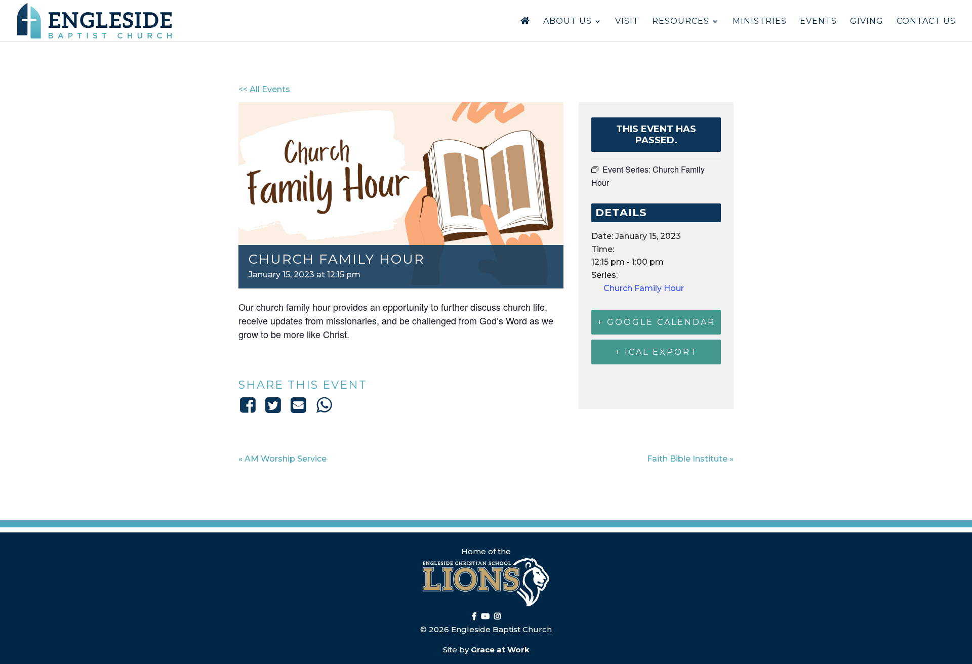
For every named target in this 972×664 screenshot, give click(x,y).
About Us (567, 22)
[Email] (298, 405)
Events (818, 22)
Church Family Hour (643, 288)
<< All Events (264, 89)
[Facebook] (249, 405)
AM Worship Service (282, 459)
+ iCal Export (656, 352)
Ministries (760, 22)
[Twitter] (273, 405)
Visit (627, 22)
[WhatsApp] (324, 405)
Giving (866, 22)
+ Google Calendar (656, 322)
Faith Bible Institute (690, 459)
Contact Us (926, 22)
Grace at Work (500, 649)
